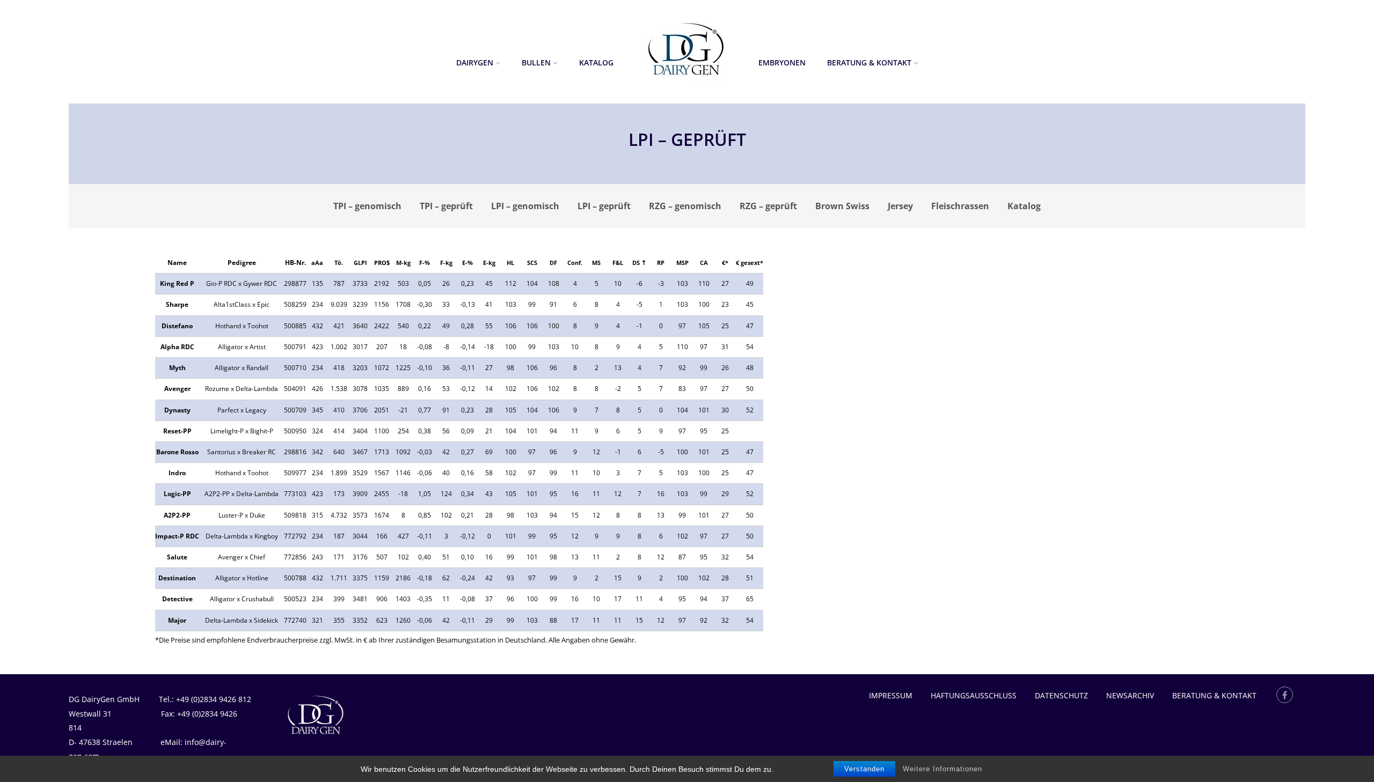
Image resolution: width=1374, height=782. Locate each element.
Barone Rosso (177, 451)
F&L (617, 263)
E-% (467, 263)
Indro (177, 472)
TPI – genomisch (367, 206)
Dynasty (177, 410)
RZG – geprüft (768, 206)
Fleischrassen (960, 206)
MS (596, 263)
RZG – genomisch (685, 206)
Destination (177, 577)
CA (704, 263)
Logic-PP (177, 493)
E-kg (489, 263)
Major (177, 620)
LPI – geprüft (604, 206)
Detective (177, 598)
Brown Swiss (842, 206)
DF (553, 263)
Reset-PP (177, 431)
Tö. (338, 263)
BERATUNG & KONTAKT (869, 62)
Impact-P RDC (177, 536)
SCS (532, 263)
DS (636, 263)
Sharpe (177, 304)
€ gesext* (749, 263)
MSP (682, 263)
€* (725, 263)
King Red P (177, 283)
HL (510, 263)
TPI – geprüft (446, 206)
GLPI (360, 263)
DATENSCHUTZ (1061, 695)
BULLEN (536, 62)
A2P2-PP (177, 515)
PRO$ (382, 263)
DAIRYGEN (474, 62)
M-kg (403, 263)
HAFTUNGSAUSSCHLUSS (974, 695)
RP (660, 263)
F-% (424, 263)
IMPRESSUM (890, 695)
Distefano (177, 325)
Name (177, 262)
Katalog (596, 62)
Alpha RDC (177, 346)
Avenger (177, 388)
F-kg (446, 263)
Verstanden (864, 769)
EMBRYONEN (782, 62)
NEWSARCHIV (1130, 695)
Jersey (900, 206)
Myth (177, 367)
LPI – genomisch (525, 206)
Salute (177, 557)
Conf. (574, 263)
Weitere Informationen (942, 769)
